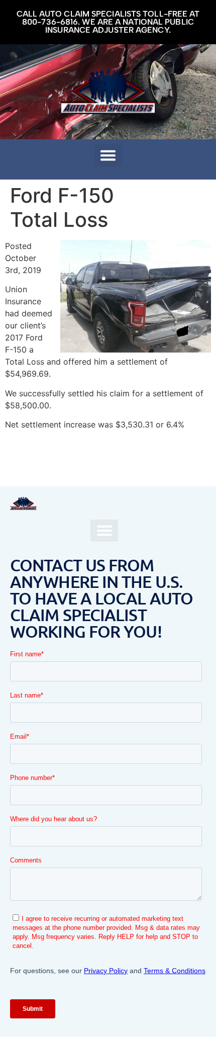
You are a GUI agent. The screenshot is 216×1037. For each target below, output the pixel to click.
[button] (108, 155)
